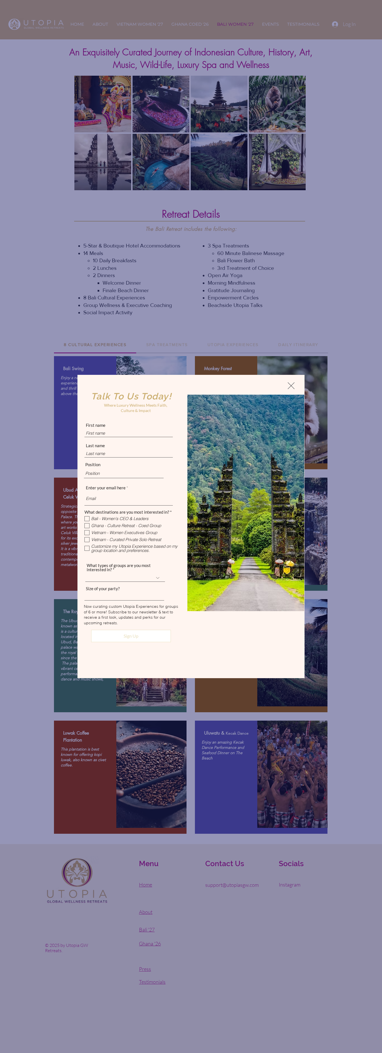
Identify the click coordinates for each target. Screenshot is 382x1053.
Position (92, 465)
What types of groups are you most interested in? (119, 567)
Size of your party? (103, 589)
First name (95, 425)
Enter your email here (106, 488)
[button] (291, 385)
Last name (95, 446)
